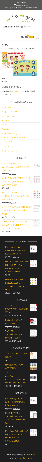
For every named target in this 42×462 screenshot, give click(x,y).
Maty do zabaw (8, 115)
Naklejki (5, 124)
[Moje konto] (22, 37)
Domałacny (31, 49)
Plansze (7, 146)
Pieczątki (5, 129)
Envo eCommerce (24, 458)
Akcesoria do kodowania (14, 137)
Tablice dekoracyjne (10, 151)
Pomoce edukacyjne (10, 133)
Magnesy (8, 141)
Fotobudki (6, 107)
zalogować (16, 90)
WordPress (32, 454)
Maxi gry (5, 120)
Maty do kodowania (10, 111)
